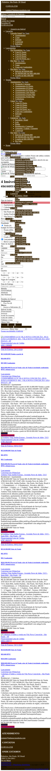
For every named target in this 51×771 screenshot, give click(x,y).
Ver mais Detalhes (7, 435)
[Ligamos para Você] (9, 152)
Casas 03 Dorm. (21, 107)
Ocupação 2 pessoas (22, 84)
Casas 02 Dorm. (21, 105)
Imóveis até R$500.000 (24, 71)
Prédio (17, 124)
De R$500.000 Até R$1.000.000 (27, 73)
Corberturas (19, 99)
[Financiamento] (7, 312)
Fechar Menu (15, 46)
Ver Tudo (25, 33)
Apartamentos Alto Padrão (25, 93)
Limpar (11, 324)
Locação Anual (16, 33)
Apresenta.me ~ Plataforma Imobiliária (15, 765)
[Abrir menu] (2, 149)
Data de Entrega (7, 284)
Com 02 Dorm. (21, 54)
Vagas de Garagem (8, 280)
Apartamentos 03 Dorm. (24, 88)
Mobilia (4, 289)
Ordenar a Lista (7, 320)
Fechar (18, 324)
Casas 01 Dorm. (21, 103)
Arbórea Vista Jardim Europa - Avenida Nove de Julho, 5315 (24, 475)
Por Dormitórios (16, 50)
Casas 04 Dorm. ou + (23, 109)
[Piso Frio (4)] (11, 303)
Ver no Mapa (6, 760)
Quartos (4, 271)
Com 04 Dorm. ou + (22, 59)
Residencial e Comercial (24, 126)
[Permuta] (7, 314)
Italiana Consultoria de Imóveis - (13, 14)
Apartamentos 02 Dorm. (24, 86)
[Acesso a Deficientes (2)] (11, 307)
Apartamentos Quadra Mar (25, 95)
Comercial (19, 42)
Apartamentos (20, 35)
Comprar (4, 433)
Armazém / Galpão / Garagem (26, 128)
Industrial (18, 44)
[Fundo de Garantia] (7, 316)
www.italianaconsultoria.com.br (37, 769)
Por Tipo (13, 61)
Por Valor (14, 133)
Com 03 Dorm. (21, 57)
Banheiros (5, 275)
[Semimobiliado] (6, 291)
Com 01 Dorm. (21, 52)
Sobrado (18, 40)
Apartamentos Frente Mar (24, 97)
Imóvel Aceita (6, 310)
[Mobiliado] (6, 293)
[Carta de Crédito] (7, 318)
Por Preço (14, 69)
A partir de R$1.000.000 (24, 76)
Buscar (4, 324)
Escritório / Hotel (21, 120)
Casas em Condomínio (23, 67)
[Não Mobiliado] (6, 295)
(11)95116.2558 (12, 6)
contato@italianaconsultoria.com (18, 10)
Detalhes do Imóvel (8, 299)
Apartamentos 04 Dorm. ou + (26, 90)
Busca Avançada (7, 327)
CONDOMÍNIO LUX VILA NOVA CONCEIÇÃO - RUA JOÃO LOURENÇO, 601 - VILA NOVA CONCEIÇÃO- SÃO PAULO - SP (25, 380)
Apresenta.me (6, 763)
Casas (17, 38)
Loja (17, 122)
